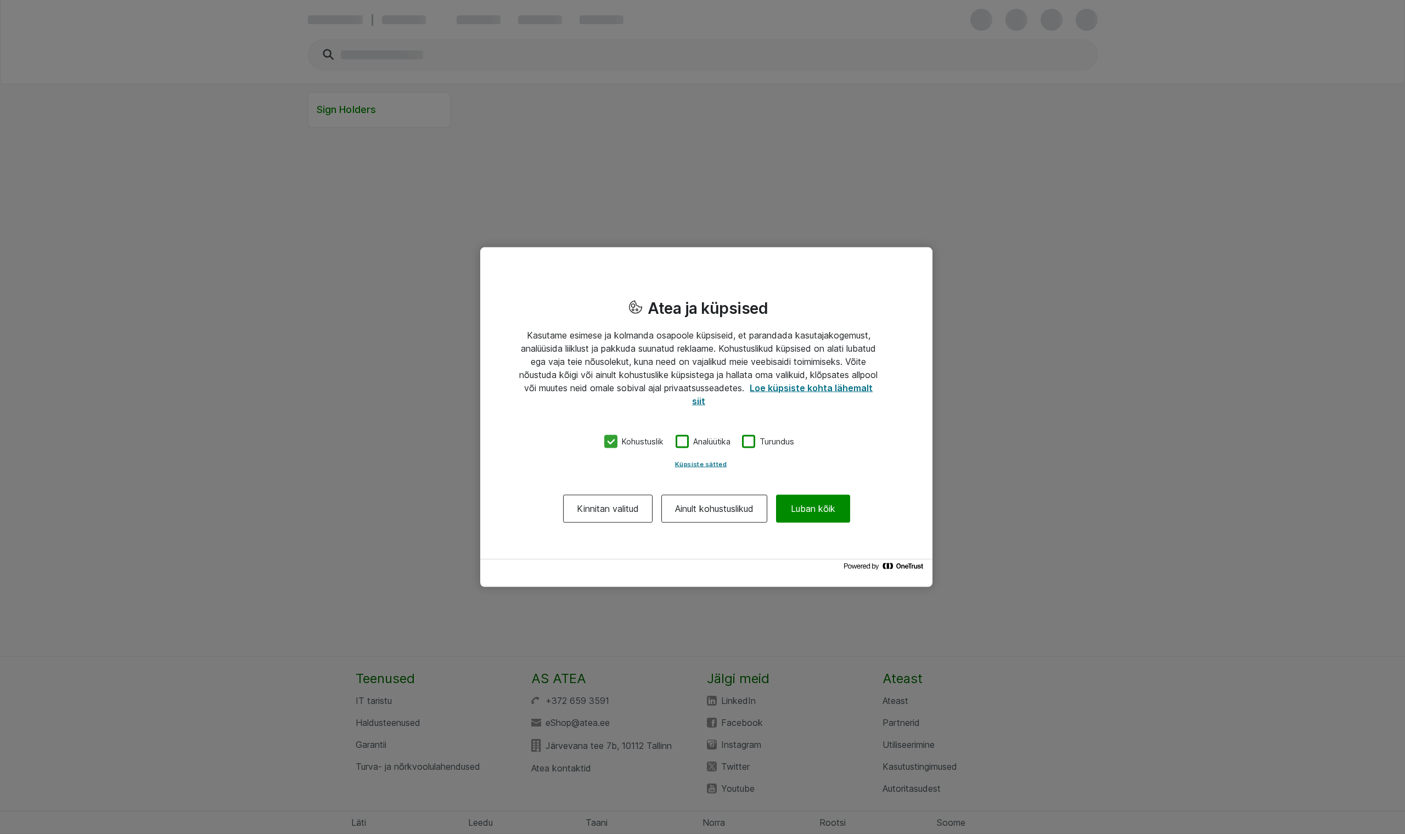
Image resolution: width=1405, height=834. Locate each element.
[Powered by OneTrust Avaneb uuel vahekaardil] (885, 569)
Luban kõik (813, 508)
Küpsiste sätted (701, 463)
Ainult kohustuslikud (714, 508)
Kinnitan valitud (608, 508)
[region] (706, 417)
